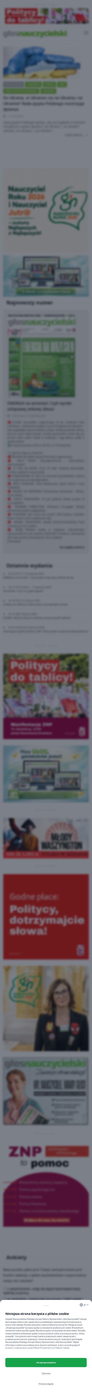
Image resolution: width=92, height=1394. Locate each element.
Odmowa (46, 1373)
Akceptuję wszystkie (46, 1362)
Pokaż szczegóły (46, 1383)
